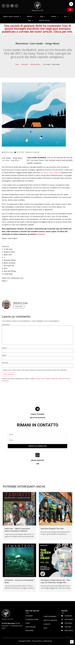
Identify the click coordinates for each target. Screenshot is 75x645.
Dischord (44, 172)
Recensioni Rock (35, 64)
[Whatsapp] (16, 5)
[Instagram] (7, 5)
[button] (71, 4)
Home (17, 64)
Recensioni (24, 64)
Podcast (53, 16)
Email (4, 355)
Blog (41, 16)
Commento (6, 324)
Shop (29, 20)
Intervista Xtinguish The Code (52, 528)
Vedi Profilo (18, 306)
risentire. (42, 234)
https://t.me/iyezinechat (37, 417)
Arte (65, 16)
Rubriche (29, 16)
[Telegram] (12, 5)
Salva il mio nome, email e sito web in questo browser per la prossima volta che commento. (35, 370)
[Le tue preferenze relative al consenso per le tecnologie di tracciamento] (72, 642)
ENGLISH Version (44, 20)
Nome (4, 348)
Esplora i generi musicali (11, 16)
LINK (37, 464)
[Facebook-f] (3, 5)
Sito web (5, 362)
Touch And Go (54, 172)
